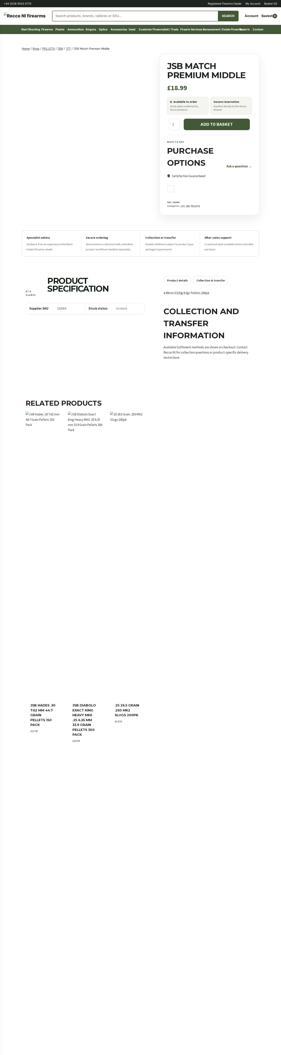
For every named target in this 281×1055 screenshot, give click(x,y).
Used (132, 29)
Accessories (118, 29)
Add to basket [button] (42, 737)
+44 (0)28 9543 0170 (17, 3)
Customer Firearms (150, 29)
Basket (270, 3)
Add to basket (217, 124)
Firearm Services (190, 29)
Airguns (90, 29)
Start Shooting (29, 29)
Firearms (46, 29)
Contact (258, 29)
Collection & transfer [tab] (211, 280)
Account (251, 16)
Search (228, 16)
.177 (182, 205)
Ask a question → (239, 166)
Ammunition (74, 29)
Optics (103, 29)
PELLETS (195, 205)
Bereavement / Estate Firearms (219, 29)
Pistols (59, 29)
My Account (252, 3)
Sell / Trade (170, 29)
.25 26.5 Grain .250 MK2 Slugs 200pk (127, 710)
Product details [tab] (177, 280)
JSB (188, 205)
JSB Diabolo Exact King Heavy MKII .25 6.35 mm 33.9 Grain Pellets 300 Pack (84, 719)
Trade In (244, 29)
